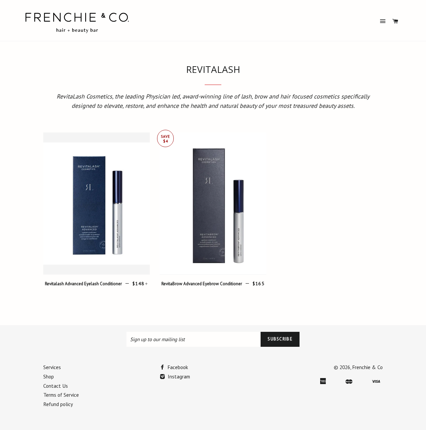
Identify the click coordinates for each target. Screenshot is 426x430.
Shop (48, 376)
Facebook (177, 367)
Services (52, 367)
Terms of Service (61, 394)
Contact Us (55, 385)
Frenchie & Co (367, 367)
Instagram (178, 376)
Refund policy (58, 404)
